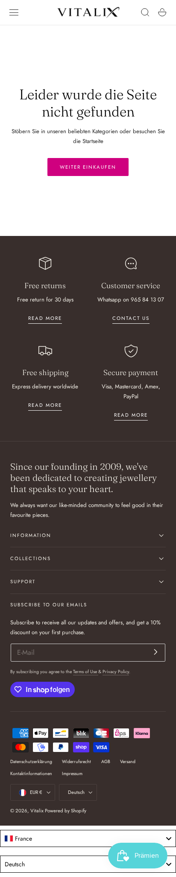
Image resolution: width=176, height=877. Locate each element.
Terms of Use (85, 671)
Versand (127, 761)
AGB (105, 761)
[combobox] (88, 838)
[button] (14, 12)
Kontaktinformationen (31, 773)
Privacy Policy (116, 671)
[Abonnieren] (156, 652)
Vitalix (37, 810)
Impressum (72, 773)
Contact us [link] (131, 318)
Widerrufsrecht (76, 761)
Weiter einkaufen (88, 167)
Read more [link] (45, 318)
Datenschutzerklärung (31, 761)
